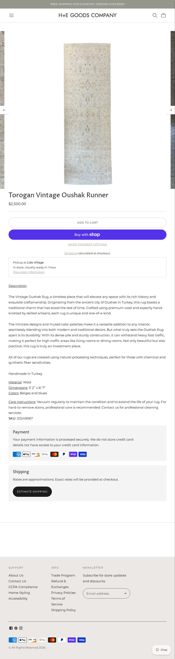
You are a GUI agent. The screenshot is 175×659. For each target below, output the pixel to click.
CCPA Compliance (23, 587)
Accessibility (18, 598)
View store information (29, 272)
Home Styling (19, 593)
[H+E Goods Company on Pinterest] (16, 629)
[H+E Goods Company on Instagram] (20, 629)
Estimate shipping (32, 491)
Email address (97, 588)
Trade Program (63, 575)
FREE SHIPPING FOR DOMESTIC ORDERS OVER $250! (87, 4)
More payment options (87, 244)
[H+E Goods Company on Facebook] (11, 629)
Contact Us (17, 581)
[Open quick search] (155, 15)
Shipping (70, 253)
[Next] (170, 110)
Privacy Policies (63, 593)
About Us (16, 575)
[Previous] (4, 110)
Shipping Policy (63, 610)
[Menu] (12, 15)
